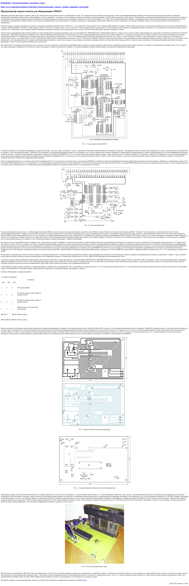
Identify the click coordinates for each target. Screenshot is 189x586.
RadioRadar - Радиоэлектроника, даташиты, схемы (23, 3)
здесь (85, 580)
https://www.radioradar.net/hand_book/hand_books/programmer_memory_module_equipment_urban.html (44, 7)
